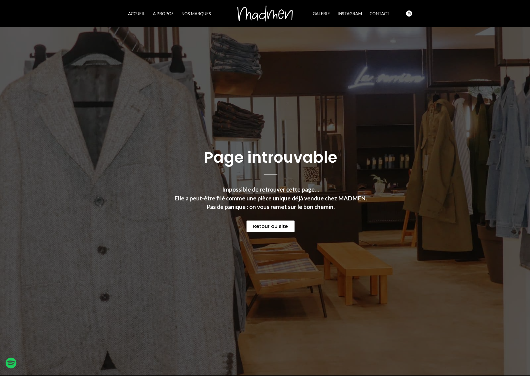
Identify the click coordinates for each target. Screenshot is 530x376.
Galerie (321, 13)
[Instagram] (409, 13)
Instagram (350, 13)
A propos (163, 13)
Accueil (136, 13)
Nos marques (196, 13)
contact (379, 13)
